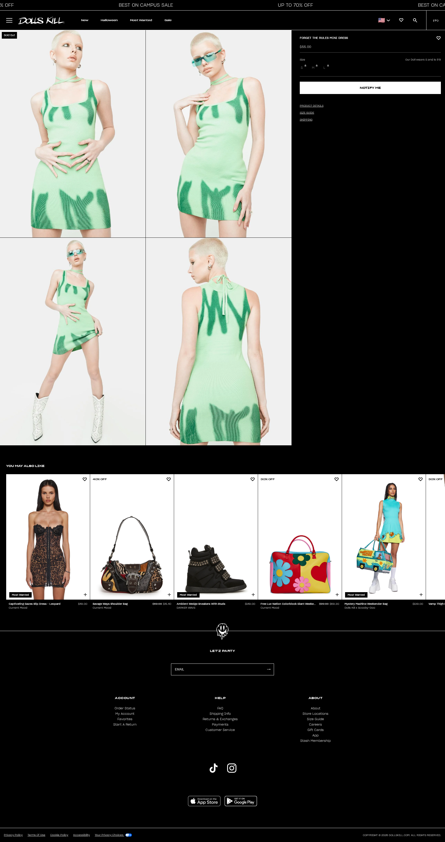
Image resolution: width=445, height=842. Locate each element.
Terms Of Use (36, 835)
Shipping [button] (306, 119)
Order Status (125, 708)
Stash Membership (315, 740)
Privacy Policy (13, 835)
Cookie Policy (59, 835)
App (315, 735)
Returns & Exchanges (220, 719)
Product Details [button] (311, 106)
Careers (315, 724)
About (315, 708)
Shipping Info (220, 713)
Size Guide (315, 719)
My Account (124, 713)
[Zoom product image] (73, 133)
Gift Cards (315, 730)
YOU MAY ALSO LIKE (25, 466)
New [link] (84, 20)
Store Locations (315, 713)
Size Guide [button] (307, 113)
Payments (220, 724)
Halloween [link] (109, 20)
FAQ (220, 708)
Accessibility (81, 835)
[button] (144, 5)
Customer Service (220, 730)
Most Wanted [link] (141, 20)
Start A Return (124, 724)
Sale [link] (168, 20)
